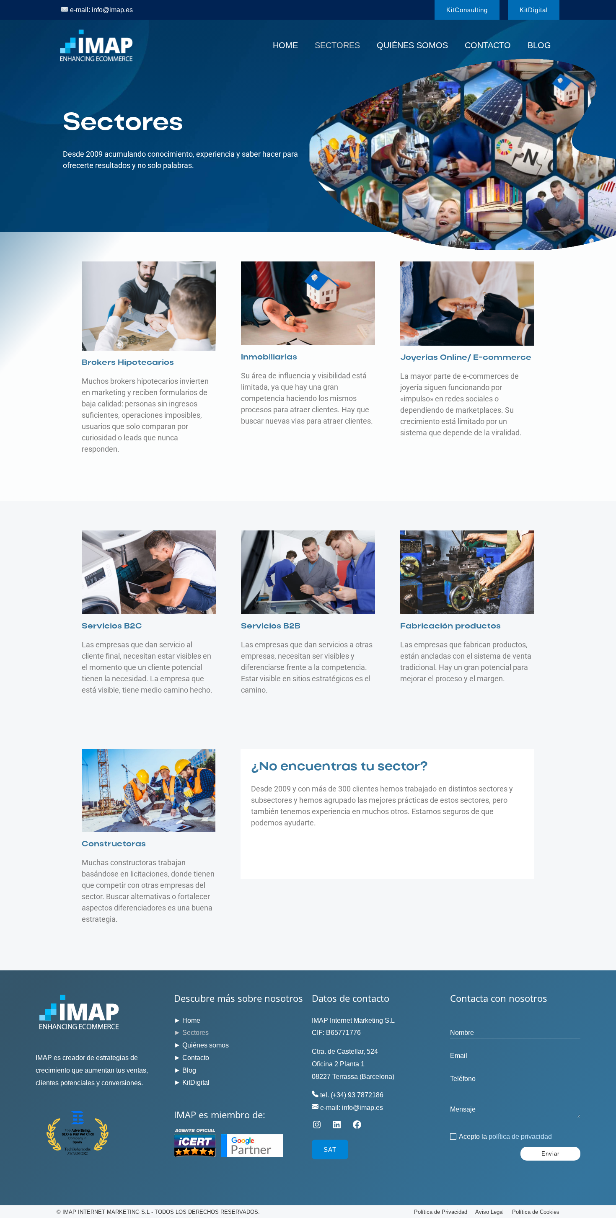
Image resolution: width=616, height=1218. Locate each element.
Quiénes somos (412, 45)
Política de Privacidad (440, 1212)
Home (285, 45)
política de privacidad (520, 1136)
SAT (330, 1149)
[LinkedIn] (337, 1127)
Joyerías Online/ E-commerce (465, 358)
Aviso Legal (489, 1212)
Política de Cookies (535, 1212)
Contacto (488, 45)
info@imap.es (112, 9)
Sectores (337, 45)
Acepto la (505, 1136)
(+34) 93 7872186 (357, 1095)
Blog (539, 45)
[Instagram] (317, 1127)
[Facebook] (357, 1127)
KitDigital (196, 1082)
